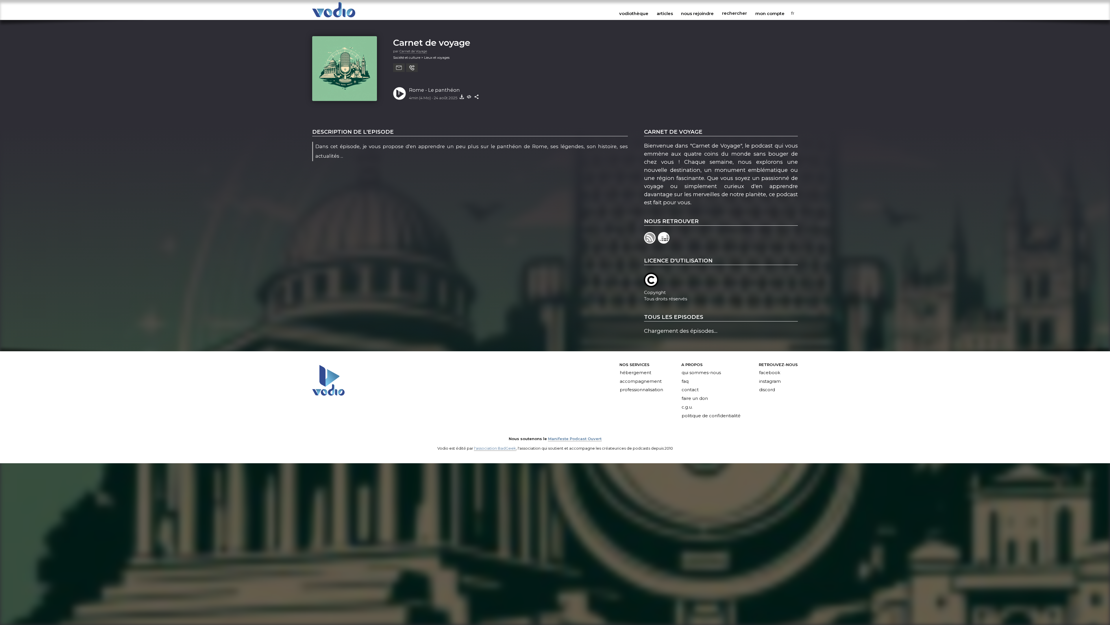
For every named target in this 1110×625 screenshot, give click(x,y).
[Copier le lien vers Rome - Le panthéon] (477, 97)
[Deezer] (664, 241)
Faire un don (695, 398)
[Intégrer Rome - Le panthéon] (469, 97)
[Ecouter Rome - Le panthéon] (399, 93)
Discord (767, 390)
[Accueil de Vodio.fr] (333, 17)
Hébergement (635, 372)
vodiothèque (633, 13)
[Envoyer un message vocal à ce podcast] (412, 67)
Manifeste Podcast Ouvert (575, 438)
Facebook (769, 372)
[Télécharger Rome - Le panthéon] (462, 97)
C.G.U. (687, 407)
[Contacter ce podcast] (399, 67)
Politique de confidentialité (711, 416)
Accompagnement (641, 381)
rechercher (734, 13)
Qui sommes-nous (701, 372)
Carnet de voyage (431, 42)
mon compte (770, 13)
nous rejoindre (697, 13)
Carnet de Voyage (413, 51)
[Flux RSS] (651, 241)
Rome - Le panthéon (434, 90)
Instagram (770, 381)
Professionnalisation (641, 390)
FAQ (685, 381)
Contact (690, 390)
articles (665, 13)
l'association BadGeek (495, 448)
